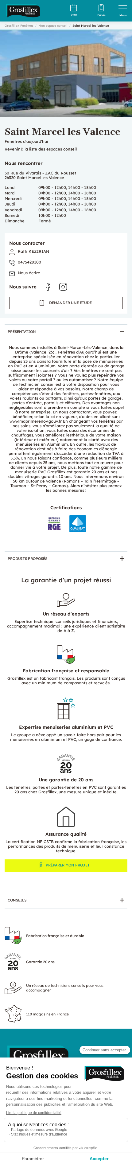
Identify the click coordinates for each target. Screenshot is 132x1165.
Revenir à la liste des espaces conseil (41, 149)
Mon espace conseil (53, 26)
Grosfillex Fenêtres (19, 26)
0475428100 (29, 262)
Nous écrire (29, 273)
